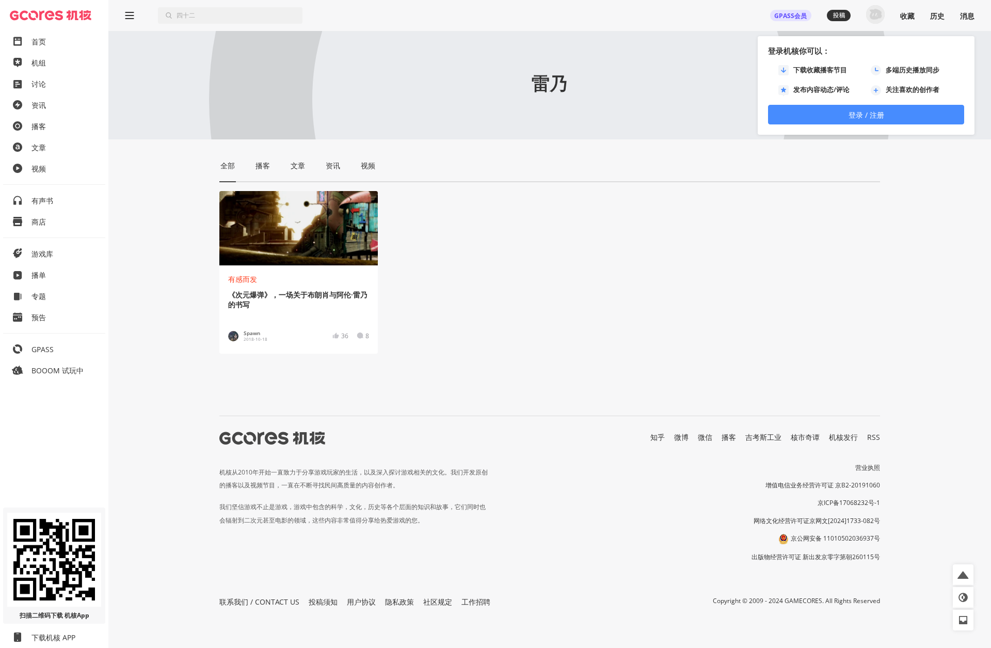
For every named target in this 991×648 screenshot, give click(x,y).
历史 (937, 16)
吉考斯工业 (763, 437)
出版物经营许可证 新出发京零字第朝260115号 (816, 556)
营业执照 (867, 467)
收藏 (907, 16)
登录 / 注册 (866, 115)
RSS (873, 437)
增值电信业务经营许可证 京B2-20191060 (822, 485)
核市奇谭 (805, 437)
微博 (681, 437)
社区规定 (437, 602)
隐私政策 (399, 602)
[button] (963, 574)
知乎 (657, 437)
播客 (729, 437)
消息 (967, 16)
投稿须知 (323, 602)
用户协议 (361, 602)
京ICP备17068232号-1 (849, 502)
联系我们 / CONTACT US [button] (259, 602)
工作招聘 (475, 602)
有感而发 (242, 279)
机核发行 (843, 437)
